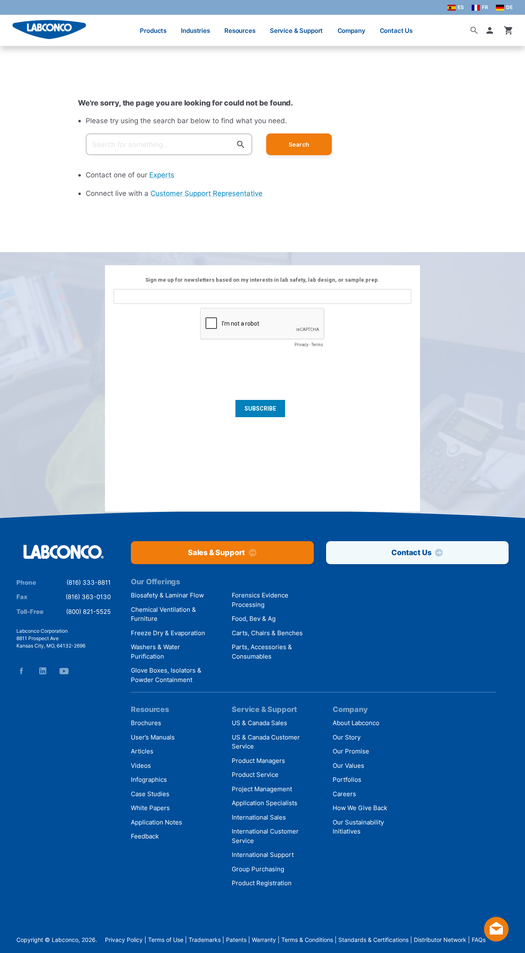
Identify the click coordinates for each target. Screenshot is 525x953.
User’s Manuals (153, 737)
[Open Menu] (14, 26)
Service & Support (296, 30)
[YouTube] (64, 671)
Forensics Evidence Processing (260, 600)
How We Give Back (360, 808)
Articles (142, 751)
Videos (141, 765)
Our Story (347, 737)
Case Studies (150, 794)
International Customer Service (265, 836)
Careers (344, 794)
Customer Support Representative (206, 193)
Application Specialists (264, 803)
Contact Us (396, 30)
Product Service (255, 774)
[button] (491, 30)
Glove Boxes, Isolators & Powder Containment (166, 675)
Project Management (262, 789)
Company (351, 30)
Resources (240, 30)
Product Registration (262, 883)
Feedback (145, 836)
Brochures (146, 723)
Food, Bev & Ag (254, 618)
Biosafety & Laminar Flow (167, 595)
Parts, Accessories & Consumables (262, 651)
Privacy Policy (124, 939)
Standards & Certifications (373, 939)
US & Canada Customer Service (266, 742)
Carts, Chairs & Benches (267, 633)
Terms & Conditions (307, 939)
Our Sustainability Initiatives (358, 827)
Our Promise (351, 751)
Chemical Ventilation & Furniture (163, 614)
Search (299, 144)
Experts (161, 174)
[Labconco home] (63, 552)
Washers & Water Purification (155, 651)
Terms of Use (165, 939)
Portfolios (347, 779)
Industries (195, 30)
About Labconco (356, 723)
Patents (236, 939)
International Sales (259, 817)
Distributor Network (440, 939)
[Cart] (508, 30)
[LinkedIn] (43, 671)
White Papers (150, 808)
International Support (263, 855)
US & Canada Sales (259, 723)
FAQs (479, 939)
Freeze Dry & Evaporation (168, 633)
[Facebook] (21, 671)
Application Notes (156, 822)
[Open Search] (474, 30)
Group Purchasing (258, 869)
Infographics (149, 779)
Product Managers (258, 761)
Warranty (264, 939)
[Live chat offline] (496, 939)
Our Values (348, 765)
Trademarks (205, 939)
